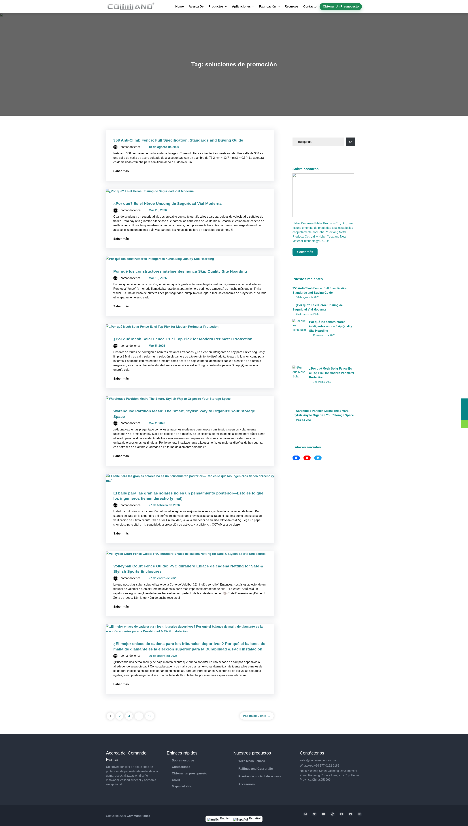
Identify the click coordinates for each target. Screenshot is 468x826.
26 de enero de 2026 (163, 656)
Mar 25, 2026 (158, 210)
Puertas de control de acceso (259, 776)
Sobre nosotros (183, 760)
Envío (176, 780)
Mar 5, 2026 (157, 345)
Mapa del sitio (182, 786)
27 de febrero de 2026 (164, 505)
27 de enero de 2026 (163, 578)
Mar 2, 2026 (157, 423)
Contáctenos (181, 767)
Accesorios (246, 784)
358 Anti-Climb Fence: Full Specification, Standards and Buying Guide (178, 140)
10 (149, 716)
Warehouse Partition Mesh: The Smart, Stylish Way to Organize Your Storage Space (323, 413)
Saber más (121, 171)
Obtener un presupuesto (189, 773)
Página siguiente (257, 715)
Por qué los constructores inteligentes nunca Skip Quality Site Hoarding (180, 271)
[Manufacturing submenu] (279, 6)
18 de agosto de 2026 (164, 147)
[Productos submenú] (226, 6)
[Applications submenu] (253, 6)
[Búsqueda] (350, 142)
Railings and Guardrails (255, 768)
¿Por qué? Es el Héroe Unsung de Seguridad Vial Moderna (167, 203)
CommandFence (138, 816)
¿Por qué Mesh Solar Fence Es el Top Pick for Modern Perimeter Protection (182, 339)
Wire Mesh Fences (251, 761)
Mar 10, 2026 (158, 278)
